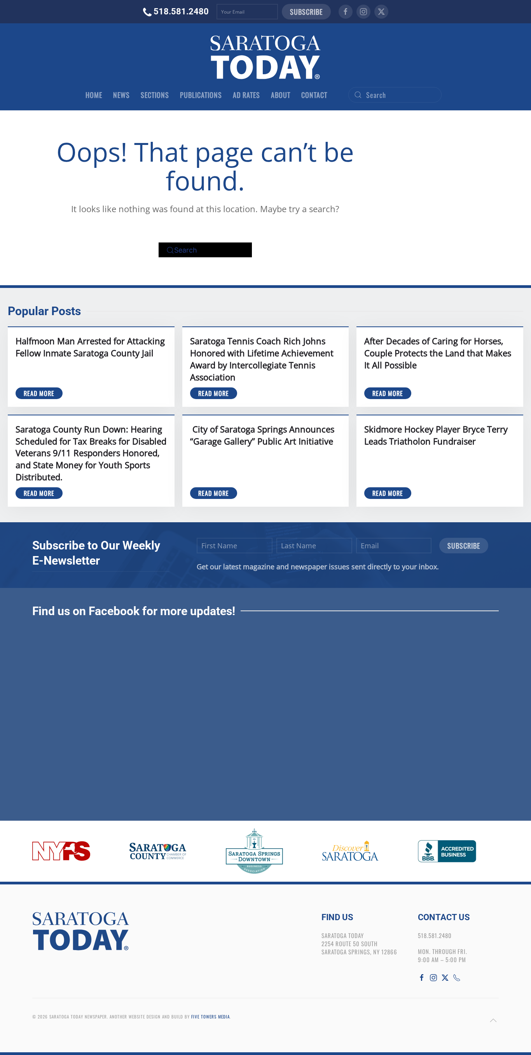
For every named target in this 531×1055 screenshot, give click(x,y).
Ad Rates (246, 95)
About (280, 95)
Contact (314, 95)
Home (94, 95)
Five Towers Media (210, 1016)
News (121, 95)
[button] (493, 1020)
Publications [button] (201, 95)
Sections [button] (155, 95)
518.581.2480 (181, 11)
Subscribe (306, 12)
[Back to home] (265, 57)
